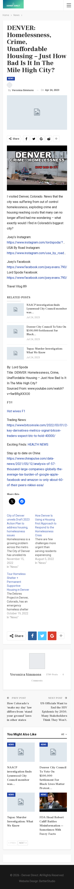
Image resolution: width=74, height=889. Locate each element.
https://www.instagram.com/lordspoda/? (35, 242)
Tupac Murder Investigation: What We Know (44, 350)
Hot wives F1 (16, 411)
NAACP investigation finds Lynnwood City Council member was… (46, 308)
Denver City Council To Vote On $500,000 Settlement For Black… (46, 330)
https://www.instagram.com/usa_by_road (35, 253)
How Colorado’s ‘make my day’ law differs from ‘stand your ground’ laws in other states (19, 711)
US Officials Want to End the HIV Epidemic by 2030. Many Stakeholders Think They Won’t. (53, 711)
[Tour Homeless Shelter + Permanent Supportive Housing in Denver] (21, 595)
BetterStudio (47, 881)
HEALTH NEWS (38, 444)
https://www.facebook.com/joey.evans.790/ (37, 267)
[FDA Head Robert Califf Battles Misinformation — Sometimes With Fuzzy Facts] (53, 802)
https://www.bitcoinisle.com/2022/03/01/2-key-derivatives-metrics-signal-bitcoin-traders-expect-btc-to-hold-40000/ (37, 430)
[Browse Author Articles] (37, 661)
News (11, 78)
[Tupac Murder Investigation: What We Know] (15, 353)
